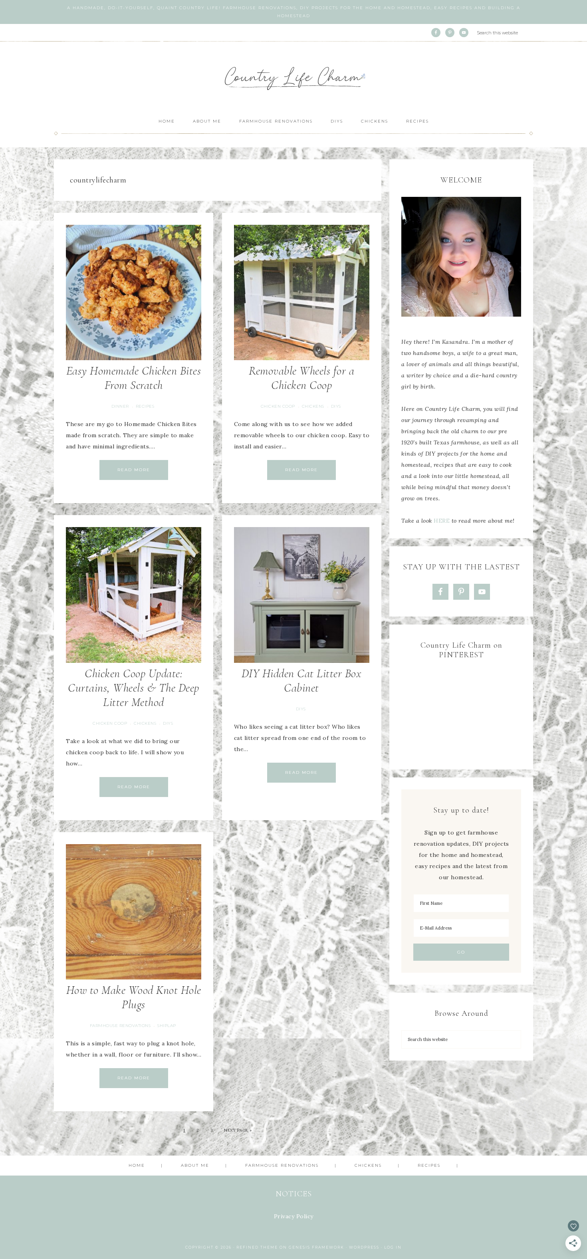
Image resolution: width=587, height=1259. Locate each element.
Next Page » (238, 1130)
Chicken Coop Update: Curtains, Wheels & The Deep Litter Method (133, 688)
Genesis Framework (316, 1247)
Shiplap (166, 1025)
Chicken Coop (278, 406)
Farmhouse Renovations (120, 1025)
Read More (133, 469)
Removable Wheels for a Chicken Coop (301, 378)
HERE (442, 520)
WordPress (364, 1247)
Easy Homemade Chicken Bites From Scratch (133, 378)
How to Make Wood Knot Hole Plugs (133, 997)
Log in (393, 1247)
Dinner (120, 406)
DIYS (336, 406)
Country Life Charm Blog (293, 76)
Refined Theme (257, 1247)
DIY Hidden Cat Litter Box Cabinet (302, 680)
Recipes (145, 406)
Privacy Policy (293, 1216)
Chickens (313, 406)
